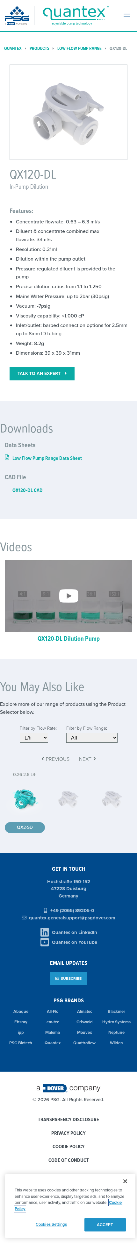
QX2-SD (25, 827)
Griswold (84, 1022)
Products (39, 48)
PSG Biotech (20, 1043)
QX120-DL (118, 48)
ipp (21, 1032)
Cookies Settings (51, 1224)
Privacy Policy (68, 1133)
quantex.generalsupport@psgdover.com (72, 917)
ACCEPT (105, 1225)
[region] (70, 1206)
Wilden (116, 1043)
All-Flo (52, 1011)
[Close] (125, 1181)
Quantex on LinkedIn (74, 932)
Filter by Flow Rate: (38, 728)
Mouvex (84, 1032)
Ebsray (20, 1022)
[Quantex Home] (74, 15)
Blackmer (116, 1011)
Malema (52, 1032)
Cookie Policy (69, 1146)
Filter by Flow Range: (86, 728)
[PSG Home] (19, 15)
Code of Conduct (68, 1160)
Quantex (13, 48)
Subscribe (71, 978)
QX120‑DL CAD (27, 490)
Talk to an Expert (40, 373)
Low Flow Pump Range (79, 48)
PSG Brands (69, 1000)
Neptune (116, 1032)
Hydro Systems (116, 1022)
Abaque (20, 1011)
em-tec (53, 1022)
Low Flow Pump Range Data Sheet (47, 458)
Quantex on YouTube (74, 942)
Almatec (84, 1011)
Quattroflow (84, 1043)
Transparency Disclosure (68, 1119)
